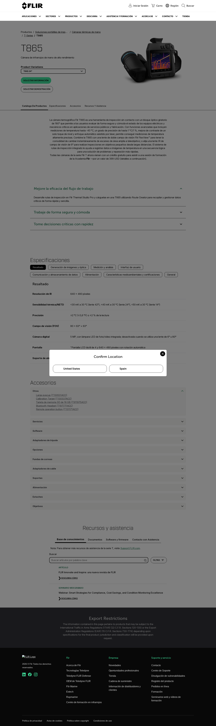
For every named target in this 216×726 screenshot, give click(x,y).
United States (71, 368)
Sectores (51, 16)
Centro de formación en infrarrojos (84, 702)
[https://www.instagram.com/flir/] (35, 674)
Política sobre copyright (78, 721)
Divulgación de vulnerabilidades (168, 676)
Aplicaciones (29, 16)
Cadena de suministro (120, 681)
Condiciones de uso (102, 721)
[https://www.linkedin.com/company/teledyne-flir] (24, 674)
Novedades (115, 665)
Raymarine (72, 697)
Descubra (92, 16)
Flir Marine (71, 686)
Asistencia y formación (120, 16)
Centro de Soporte (160, 670)
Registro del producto (162, 681)
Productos (71, 16)
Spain (123, 368)
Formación (157, 691)
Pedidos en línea (160, 686)
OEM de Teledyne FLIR (78, 681)
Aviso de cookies (54, 721)
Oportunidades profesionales (124, 670)
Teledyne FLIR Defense (78, 676)
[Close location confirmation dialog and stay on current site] (162, 353)
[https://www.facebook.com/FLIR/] (30, 674)
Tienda (186, 16)
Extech (69, 691)
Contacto (167, 16)
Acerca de (147, 16)
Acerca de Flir (73, 665)
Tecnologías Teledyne (77, 670)
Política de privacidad (32, 721)
